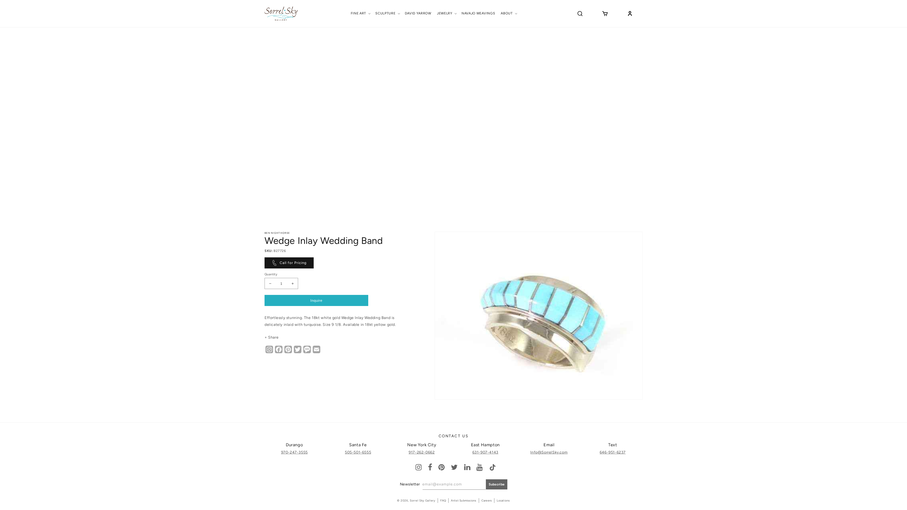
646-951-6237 (613, 452)
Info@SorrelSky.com (549, 452)
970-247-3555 (294, 452)
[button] (360, 13)
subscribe (497, 484)
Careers (486, 500)
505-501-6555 (358, 452)
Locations (503, 500)
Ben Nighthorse (277, 232)
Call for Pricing (293, 263)
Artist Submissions (463, 500)
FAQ (443, 500)
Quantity (271, 274)
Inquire (316, 300)
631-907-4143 (485, 452)
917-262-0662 (422, 452)
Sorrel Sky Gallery (422, 500)
